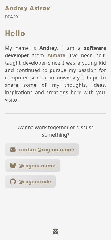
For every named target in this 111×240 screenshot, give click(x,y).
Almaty (56, 55)
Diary (12, 17)
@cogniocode (34, 181)
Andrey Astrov (27, 8)
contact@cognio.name (46, 149)
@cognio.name (36, 165)
